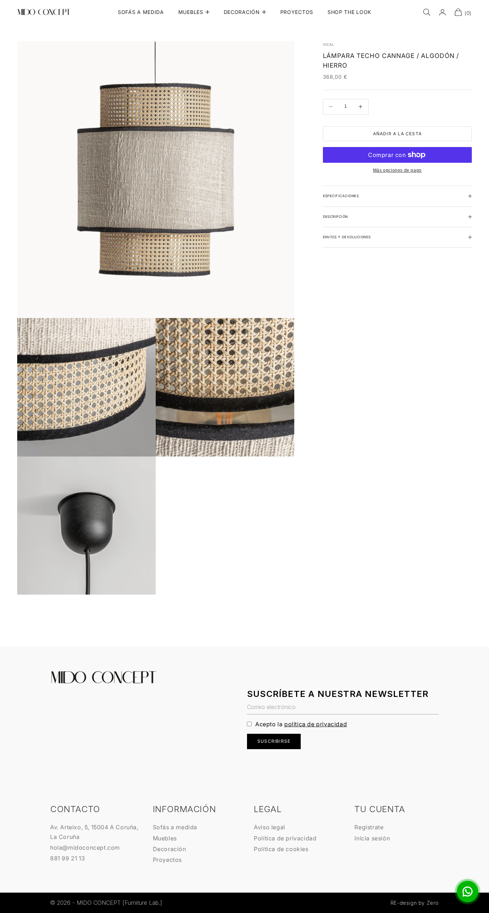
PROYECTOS (296, 12)
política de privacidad (315, 724)
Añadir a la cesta (397, 133)
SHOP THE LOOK (349, 12)
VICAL (328, 45)
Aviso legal (269, 827)
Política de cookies (281, 849)
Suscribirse (273, 741)
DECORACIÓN (242, 12)
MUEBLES (190, 12)
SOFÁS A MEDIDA (141, 12)
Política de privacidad (285, 838)
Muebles (165, 838)
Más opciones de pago (397, 170)
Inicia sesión (372, 838)
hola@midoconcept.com (85, 847)
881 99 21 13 (67, 858)
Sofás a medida (175, 827)
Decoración (169, 849)
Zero (433, 903)
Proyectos (167, 859)
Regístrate (368, 827)
